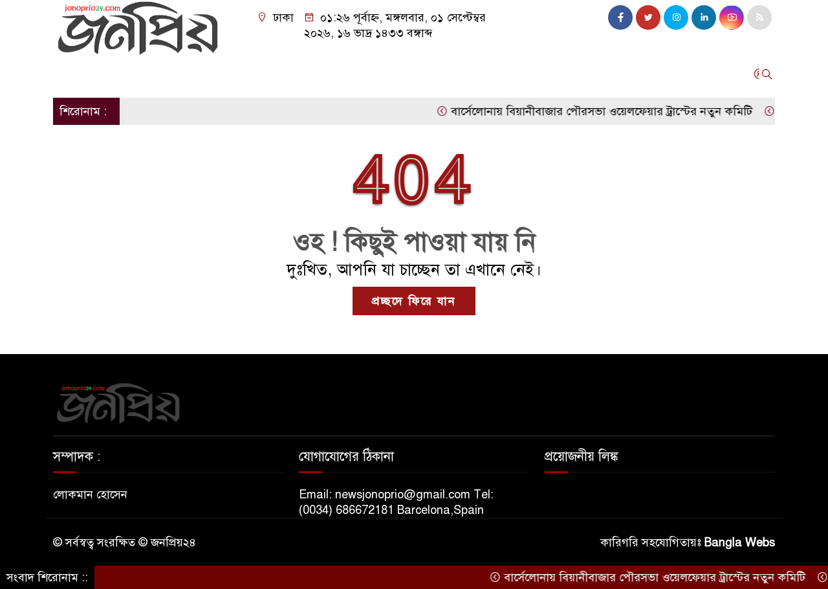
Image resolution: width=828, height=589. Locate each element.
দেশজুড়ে (123, 74)
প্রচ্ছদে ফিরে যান (414, 301)
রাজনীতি (177, 74)
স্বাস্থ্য (599, 74)
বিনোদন (486, 74)
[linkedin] (704, 17)
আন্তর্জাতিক (238, 74)
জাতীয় (74, 74)
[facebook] (620, 17)
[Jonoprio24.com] (137, 27)
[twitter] (648, 17)
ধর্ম (527, 74)
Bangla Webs (739, 542)
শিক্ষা (561, 74)
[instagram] (676, 17)
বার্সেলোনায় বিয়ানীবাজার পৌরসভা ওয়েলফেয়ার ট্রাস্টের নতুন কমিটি (591, 111)
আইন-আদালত (363, 74)
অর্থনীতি (297, 74)
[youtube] (731, 17)
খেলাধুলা (431, 74)
